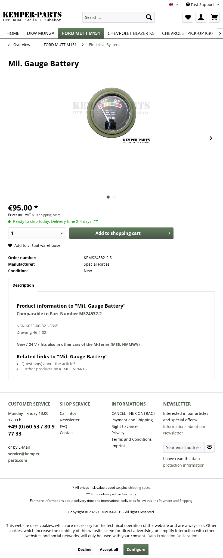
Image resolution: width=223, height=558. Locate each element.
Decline (84, 549)
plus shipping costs (46, 214)
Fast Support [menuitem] (202, 4)
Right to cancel (125, 426)
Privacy (118, 432)
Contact (67, 432)
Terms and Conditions (132, 439)
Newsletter (70, 419)
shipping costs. (139, 487)
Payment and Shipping (132, 419)
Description (23, 285)
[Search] (149, 17)
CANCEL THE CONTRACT (133, 413)
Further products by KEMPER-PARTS (53, 368)
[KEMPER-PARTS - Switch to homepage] (33, 18)
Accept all (109, 549)
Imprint (118, 445)
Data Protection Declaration (172, 535)
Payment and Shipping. (176, 500)
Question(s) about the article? (47, 363)
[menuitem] (118, 17)
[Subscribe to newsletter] (209, 447)
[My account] (201, 17)
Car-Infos (68, 413)
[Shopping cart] (214, 17)
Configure (136, 549)
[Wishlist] (187, 17)
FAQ (63, 426)
